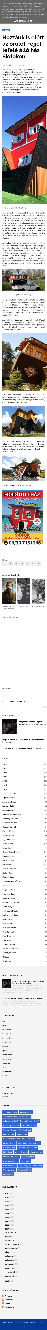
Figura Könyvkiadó (10, 839)
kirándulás (6, 1030)
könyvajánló (7, 1038)
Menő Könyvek (8, 906)
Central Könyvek (9, 827)
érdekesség (7, 1071)
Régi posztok (7, 1093)
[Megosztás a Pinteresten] (38, 563)
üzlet (4, 1076)
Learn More (20, 21)
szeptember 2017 (12, 1244)
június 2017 (9, 1256)
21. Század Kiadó (9, 793)
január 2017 (9, 1276)
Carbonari (9, 1300)
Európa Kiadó (8, 835)
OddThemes (18, 1323)
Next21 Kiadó (8, 919)
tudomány (6, 1059)
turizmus (6, 1063)
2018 (7, 1225)
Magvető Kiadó (8, 894)
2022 (4, 772)
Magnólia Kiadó (9, 890)
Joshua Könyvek (9, 869)
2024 (4, 781)
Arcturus (8, 1296)
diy (3, 1021)
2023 (4, 777)
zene (4, 1067)
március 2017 (10, 1268)
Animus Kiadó (8, 806)
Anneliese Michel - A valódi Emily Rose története (22, 998)
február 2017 (10, 1272)
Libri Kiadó (7, 885)
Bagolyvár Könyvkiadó (11, 814)
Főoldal (5, 1097)
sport (4, 1051)
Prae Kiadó (7, 940)
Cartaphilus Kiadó (9, 823)
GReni (9, 65)
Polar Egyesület (8, 932)
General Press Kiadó (10, 852)
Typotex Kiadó (8, 944)
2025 (4, 785)
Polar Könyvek (8, 936)
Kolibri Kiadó (7, 873)
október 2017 (10, 1240)
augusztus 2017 (11, 1248)
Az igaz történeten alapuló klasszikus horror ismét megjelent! (28, 982)
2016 (7, 1281)
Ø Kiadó (5, 957)
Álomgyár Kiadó (9, 953)
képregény (6, 1034)
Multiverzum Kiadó (10, 915)
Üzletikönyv (7, 961)
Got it (31, 21)
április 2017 (9, 1264)
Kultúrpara (9, 1307)
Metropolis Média (10, 911)
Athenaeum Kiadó (9, 810)
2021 (4, 768)
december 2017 (11, 1232)
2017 (7, 1229)
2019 (7, 1221)
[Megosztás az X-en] (10, 563)
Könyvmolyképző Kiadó (12, 881)
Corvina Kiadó (8, 831)
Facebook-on (22, 485)
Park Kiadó (7, 923)
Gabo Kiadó (7, 848)
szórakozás (7, 1055)
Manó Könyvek (8, 898)
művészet (6, 1042)
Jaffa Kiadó (7, 864)
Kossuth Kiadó (8, 877)
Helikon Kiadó (8, 860)
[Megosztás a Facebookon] (4, 563)
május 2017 (9, 1260)
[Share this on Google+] (16, 563)
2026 (4, 789)
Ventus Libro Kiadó (10, 948)
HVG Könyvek (8, 856)
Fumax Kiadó (7, 843)
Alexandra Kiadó (9, 802)
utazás (6, 30)
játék (4, 1025)
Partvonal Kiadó (9, 927)
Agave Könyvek (8, 797)
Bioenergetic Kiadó (10, 818)
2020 (4, 764)
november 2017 (11, 1236)
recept (5, 1046)
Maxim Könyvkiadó (10, 902)
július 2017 (9, 1252)
